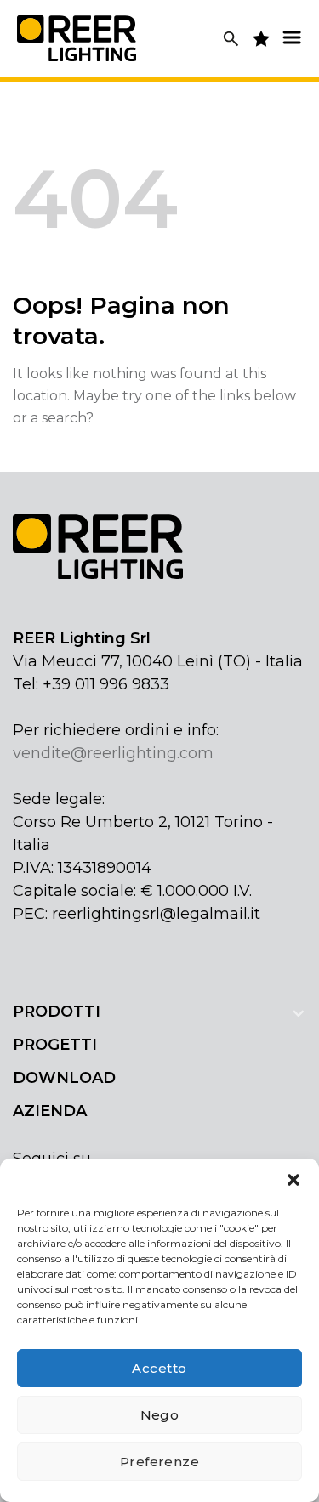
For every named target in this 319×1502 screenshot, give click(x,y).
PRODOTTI (56, 1011)
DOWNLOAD (64, 1077)
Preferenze (160, 1462)
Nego (159, 1415)
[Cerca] (231, 38)
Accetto (159, 1368)
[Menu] (292, 37)
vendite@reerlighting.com (113, 753)
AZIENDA (50, 1111)
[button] (293, 1179)
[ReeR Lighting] (76, 38)
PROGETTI (55, 1044)
